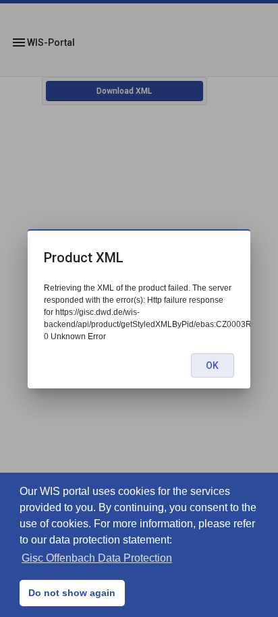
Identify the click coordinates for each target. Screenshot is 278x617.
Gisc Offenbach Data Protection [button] (97, 558)
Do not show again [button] (71, 592)
